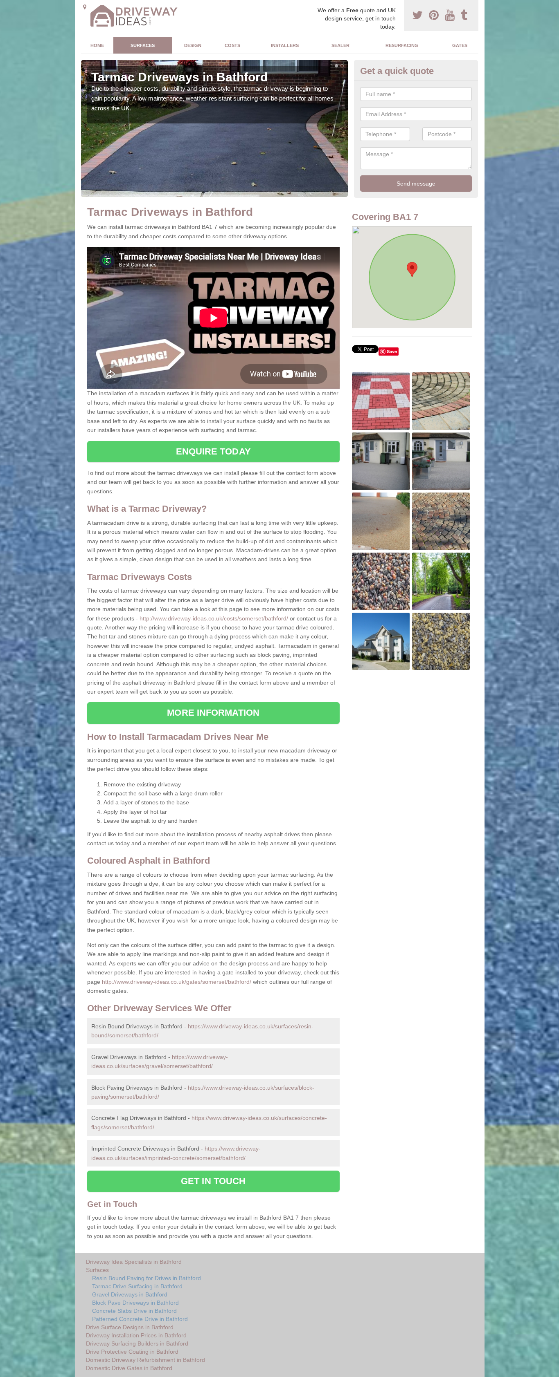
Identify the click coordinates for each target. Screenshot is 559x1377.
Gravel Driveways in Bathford (129, 1294)
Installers (285, 45)
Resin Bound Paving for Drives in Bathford (146, 1278)
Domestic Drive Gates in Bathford (129, 1368)
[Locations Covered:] (84, 7)
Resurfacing (401, 45)
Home (97, 45)
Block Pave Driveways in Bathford (135, 1302)
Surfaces (143, 45)
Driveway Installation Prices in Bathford (136, 1335)
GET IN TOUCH (213, 1181)
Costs (232, 45)
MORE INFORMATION (213, 713)
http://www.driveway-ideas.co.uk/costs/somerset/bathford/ (214, 618)
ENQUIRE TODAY (213, 451)
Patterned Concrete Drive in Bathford (140, 1319)
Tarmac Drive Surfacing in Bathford (137, 1286)
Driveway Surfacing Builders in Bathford (137, 1343)
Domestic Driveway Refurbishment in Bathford (145, 1360)
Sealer (340, 45)
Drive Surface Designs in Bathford (130, 1327)
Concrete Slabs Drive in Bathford (134, 1311)
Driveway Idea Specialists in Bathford (134, 1261)
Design (192, 45)
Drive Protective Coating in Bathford (132, 1351)
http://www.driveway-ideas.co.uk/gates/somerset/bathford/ (176, 981)
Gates (459, 45)
